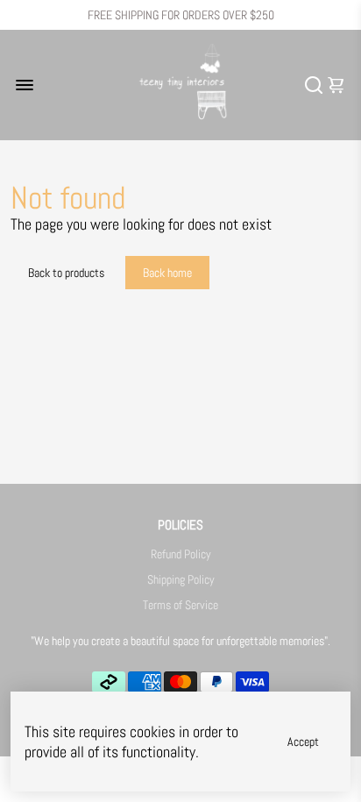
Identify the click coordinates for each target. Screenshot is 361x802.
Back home (167, 272)
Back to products (66, 272)
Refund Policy (181, 554)
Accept (303, 741)
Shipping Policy (181, 579)
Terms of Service (180, 605)
